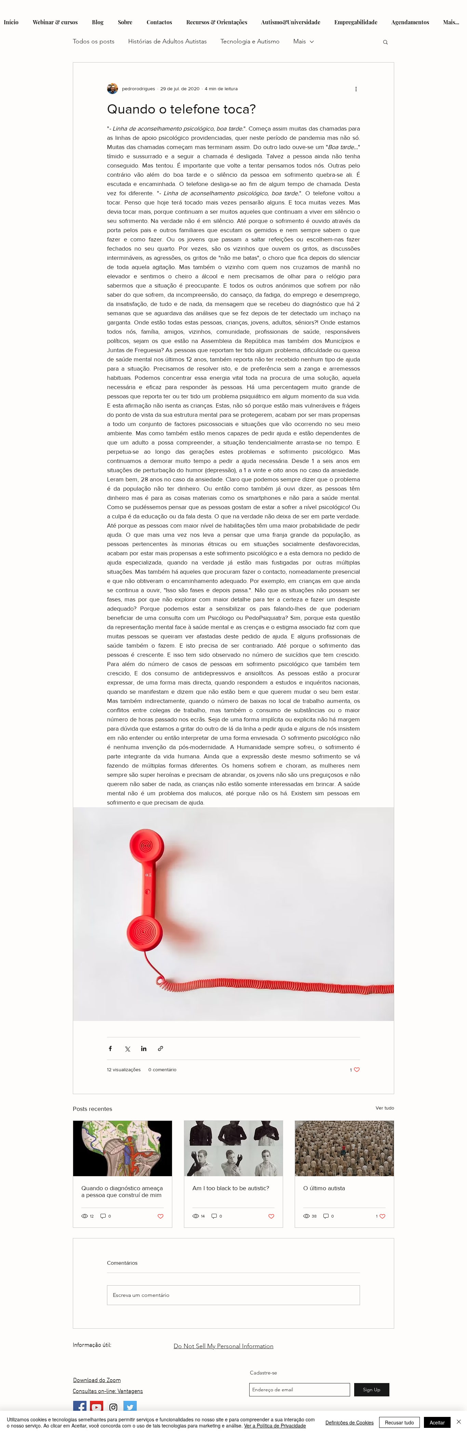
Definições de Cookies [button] (349, 1422)
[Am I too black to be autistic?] (233, 1148)
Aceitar (437, 1422)
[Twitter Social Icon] (130, 1407)
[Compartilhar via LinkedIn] (144, 1048)
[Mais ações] (356, 88)
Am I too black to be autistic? (230, 1188)
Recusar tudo (399, 1422)
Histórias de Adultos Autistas (167, 41)
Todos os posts (94, 41)
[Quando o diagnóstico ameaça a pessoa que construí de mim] (122, 1148)
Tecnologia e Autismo (250, 41)
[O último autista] (344, 1148)
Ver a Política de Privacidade (275, 1425)
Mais (299, 41)
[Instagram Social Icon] (113, 1407)
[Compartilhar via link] (160, 1048)
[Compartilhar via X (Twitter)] (127, 1048)
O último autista (324, 1188)
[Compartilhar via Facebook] (110, 1048)
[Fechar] (459, 1422)
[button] (385, 41)
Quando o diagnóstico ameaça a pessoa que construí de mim (122, 1191)
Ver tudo (385, 1108)
